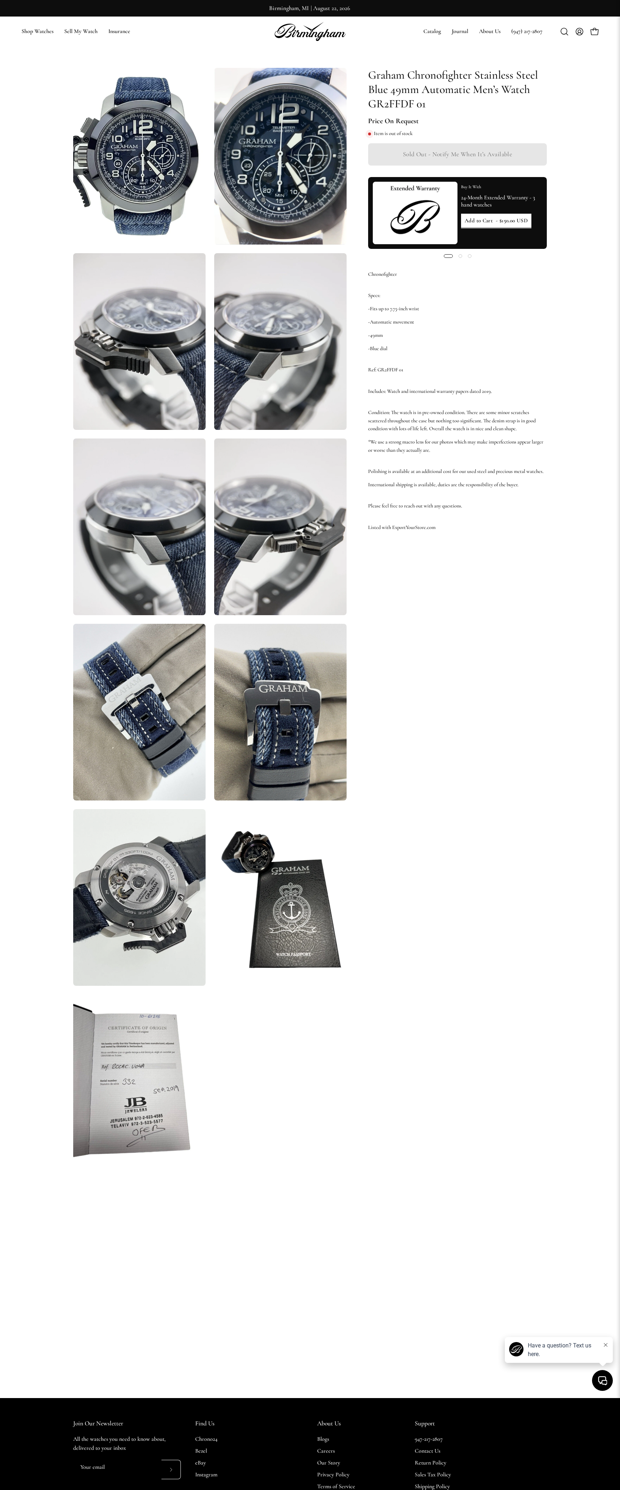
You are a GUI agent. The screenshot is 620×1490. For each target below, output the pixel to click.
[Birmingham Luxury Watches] (310, 31)
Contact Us (427, 1450)
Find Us (205, 1423)
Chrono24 (206, 1439)
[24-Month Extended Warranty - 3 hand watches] (415, 213)
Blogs (323, 1439)
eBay (200, 1462)
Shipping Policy (432, 1486)
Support (425, 1423)
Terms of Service (336, 1486)
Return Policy (430, 1462)
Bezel (201, 1450)
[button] (432, 31)
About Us (329, 1423)
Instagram (206, 1474)
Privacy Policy (333, 1474)
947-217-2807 (429, 1439)
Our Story (328, 1462)
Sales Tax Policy (433, 1474)
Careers (326, 1450)
